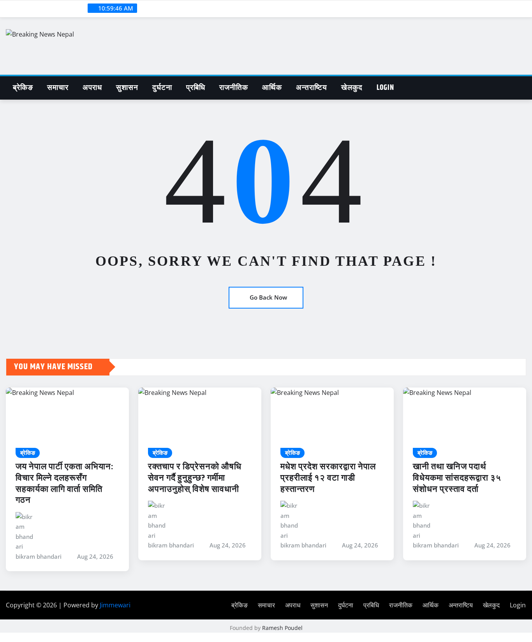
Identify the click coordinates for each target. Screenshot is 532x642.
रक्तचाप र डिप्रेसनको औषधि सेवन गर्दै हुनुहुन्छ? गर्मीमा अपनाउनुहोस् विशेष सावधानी (194, 478)
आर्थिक (272, 87)
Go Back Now (268, 297)
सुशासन (127, 87)
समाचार (58, 87)
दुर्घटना (162, 87)
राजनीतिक (233, 87)
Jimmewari (115, 605)
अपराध (92, 87)
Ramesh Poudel (282, 627)
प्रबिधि (195, 87)
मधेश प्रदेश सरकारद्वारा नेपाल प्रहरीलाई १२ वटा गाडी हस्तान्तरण (328, 478)
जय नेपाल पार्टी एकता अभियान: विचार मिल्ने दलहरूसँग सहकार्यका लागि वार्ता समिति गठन (65, 483)
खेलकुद (352, 87)
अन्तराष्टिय (311, 87)
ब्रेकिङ (23, 87)
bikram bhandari (39, 556)
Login (385, 87)
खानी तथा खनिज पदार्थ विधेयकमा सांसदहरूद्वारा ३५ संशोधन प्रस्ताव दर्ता (457, 478)
